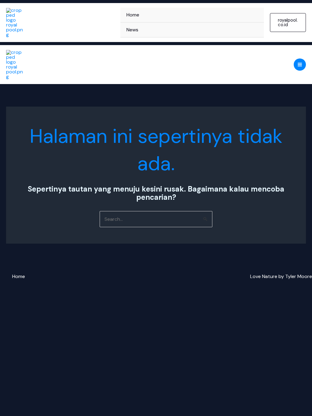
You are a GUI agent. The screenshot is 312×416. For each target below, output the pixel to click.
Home (132, 15)
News (132, 29)
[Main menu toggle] (300, 64)
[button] (288, 22)
